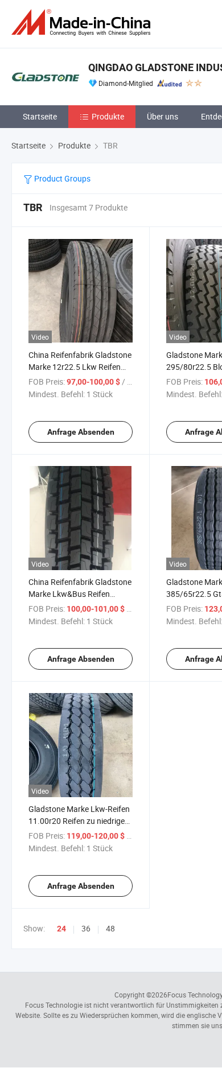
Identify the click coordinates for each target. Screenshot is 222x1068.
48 (110, 928)
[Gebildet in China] (83, 22)
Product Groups (61, 178)
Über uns (162, 116)
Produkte (108, 116)
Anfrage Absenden (80, 431)
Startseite (40, 116)
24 (61, 928)
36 (86, 928)
